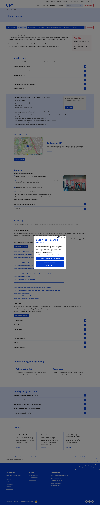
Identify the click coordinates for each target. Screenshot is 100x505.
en (58, 237)
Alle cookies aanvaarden (50, 262)
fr (61, 237)
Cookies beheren (50, 265)
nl (64, 237)
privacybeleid (57, 254)
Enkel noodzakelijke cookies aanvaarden (50, 258)
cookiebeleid (48, 254)
